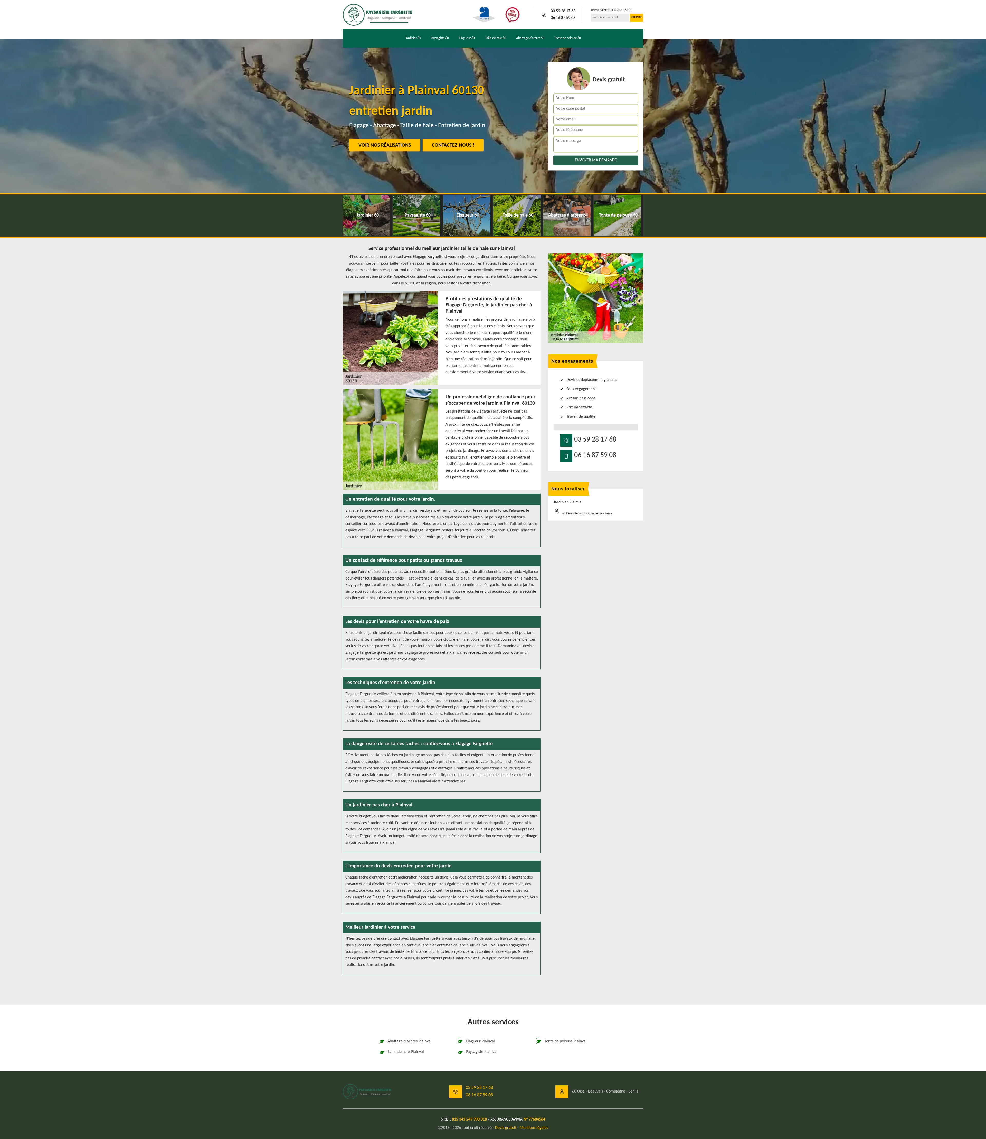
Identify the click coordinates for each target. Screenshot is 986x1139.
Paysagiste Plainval (481, 1052)
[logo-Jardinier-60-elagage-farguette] (377, 15)
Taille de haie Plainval (405, 1052)
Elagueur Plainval (480, 1041)
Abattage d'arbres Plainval (409, 1041)
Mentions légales (534, 1128)
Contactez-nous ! (453, 145)
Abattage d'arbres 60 (530, 38)
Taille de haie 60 (495, 38)
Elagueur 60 (467, 38)
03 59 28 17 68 (563, 11)
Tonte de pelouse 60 (567, 38)
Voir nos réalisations (384, 145)
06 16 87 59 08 (563, 18)
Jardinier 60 (413, 38)
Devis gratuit (505, 1128)
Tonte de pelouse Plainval (565, 1041)
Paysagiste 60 (440, 38)
